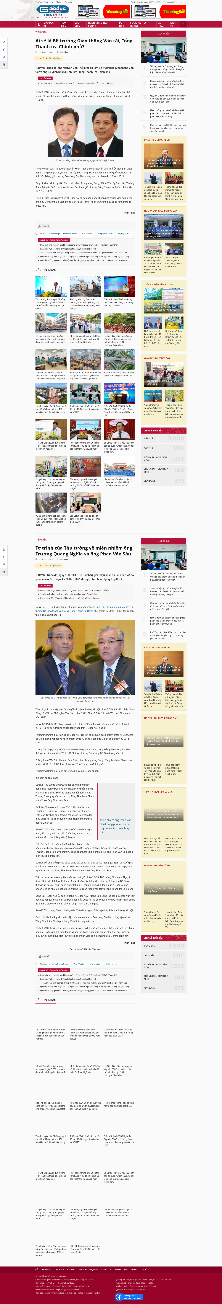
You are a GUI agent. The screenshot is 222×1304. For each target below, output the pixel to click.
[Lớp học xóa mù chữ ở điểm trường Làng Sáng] (163, 374)
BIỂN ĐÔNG (150, 480)
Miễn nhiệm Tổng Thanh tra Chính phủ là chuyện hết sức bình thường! (69, 598)
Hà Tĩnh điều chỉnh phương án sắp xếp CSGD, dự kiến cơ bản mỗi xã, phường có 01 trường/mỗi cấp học (118, 340)
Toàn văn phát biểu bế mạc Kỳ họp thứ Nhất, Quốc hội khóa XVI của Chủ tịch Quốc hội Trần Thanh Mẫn (83, 252)
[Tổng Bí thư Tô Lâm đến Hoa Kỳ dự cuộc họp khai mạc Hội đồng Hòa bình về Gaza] (153, 178)
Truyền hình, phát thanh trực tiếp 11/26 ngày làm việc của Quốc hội (68, 594)
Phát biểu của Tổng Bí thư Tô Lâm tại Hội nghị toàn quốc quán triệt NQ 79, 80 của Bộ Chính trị (164, 163)
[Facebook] (3, 49)
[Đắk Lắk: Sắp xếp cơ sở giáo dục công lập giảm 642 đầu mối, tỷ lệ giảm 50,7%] (85, 503)
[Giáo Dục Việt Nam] (52, 11)
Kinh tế (173, 24)
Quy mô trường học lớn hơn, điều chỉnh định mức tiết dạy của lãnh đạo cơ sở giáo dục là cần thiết (168, 99)
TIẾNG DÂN (149, 438)
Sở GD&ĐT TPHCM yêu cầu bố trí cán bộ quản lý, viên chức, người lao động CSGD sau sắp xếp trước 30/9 (119, 447)
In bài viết (45, 226)
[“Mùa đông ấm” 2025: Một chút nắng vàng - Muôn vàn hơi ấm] (174, 249)
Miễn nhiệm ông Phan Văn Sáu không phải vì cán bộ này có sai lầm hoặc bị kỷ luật (74, 590)
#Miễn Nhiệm (111, 956)
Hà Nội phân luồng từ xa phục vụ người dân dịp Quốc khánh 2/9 (119, 374)
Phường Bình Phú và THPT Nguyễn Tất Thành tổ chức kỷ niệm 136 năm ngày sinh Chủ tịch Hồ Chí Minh (152, 265)
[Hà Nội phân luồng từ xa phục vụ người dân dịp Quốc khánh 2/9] (119, 359)
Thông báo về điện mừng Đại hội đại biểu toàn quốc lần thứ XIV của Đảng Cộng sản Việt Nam (174, 193)
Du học (121, 24)
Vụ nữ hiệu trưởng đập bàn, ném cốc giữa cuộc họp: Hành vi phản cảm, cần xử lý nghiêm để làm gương (50, 520)
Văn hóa (160, 24)
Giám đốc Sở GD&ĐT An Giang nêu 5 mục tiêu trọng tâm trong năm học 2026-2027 (118, 302)
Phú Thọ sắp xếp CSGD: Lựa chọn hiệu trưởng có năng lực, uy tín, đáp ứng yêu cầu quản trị (168, 128)
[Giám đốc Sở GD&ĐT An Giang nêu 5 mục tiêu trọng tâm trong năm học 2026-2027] (119, 286)
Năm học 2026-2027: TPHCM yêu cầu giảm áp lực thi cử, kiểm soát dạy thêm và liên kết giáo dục (85, 375)
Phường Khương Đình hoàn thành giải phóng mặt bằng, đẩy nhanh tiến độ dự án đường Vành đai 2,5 (85, 304)
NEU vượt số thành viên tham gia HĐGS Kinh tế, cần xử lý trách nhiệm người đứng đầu (174, 337)
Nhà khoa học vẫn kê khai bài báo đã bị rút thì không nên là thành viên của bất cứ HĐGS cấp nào (153, 339)
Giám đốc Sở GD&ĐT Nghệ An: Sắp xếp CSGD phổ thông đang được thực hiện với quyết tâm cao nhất (119, 411)
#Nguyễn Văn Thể (105, 234)
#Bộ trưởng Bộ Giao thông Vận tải (63, 234)
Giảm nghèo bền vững (157, 358)
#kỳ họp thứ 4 (123, 234)
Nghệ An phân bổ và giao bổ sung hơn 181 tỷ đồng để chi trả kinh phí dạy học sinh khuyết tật (50, 375)
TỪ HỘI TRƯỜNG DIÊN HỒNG (155, 459)
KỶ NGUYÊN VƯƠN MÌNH (157, 140)
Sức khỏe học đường (138, 24)
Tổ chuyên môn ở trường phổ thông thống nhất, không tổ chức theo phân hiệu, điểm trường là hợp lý (167, 69)
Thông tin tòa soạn (64, 2)
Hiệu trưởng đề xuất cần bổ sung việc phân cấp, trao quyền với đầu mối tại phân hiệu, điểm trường (167, 113)
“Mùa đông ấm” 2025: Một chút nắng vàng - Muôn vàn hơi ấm (173, 262)
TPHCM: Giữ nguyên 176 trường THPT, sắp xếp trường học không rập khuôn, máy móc (50, 446)
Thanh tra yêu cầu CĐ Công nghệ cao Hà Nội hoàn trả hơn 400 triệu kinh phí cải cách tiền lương (50, 409)
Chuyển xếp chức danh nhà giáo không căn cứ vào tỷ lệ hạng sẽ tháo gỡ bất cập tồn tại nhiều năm (50, 484)
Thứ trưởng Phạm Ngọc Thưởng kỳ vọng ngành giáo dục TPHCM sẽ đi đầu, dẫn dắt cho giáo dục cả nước (50, 304)
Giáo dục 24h (48, 24)
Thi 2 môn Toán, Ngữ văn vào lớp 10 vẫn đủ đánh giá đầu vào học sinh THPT (85, 409)
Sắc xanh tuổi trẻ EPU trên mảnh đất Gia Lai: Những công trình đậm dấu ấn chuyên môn (163, 233)
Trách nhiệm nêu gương (98, 24)
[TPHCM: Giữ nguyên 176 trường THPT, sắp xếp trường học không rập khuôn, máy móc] (51, 429)
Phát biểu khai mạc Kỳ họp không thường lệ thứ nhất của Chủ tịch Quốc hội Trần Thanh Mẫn (79, 245)
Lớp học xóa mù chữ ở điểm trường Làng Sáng (163, 382)
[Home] (3, 42)
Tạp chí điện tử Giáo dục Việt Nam (85, 941)
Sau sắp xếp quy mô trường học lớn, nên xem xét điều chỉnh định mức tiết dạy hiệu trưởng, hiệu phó (167, 84)
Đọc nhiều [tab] (164, 33)
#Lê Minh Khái (88, 234)
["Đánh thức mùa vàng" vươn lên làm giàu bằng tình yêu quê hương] (153, 396)
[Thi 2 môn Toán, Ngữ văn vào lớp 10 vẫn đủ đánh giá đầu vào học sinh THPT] (85, 393)
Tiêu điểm (63, 24)
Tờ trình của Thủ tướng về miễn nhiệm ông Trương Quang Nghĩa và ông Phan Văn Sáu (76, 83)
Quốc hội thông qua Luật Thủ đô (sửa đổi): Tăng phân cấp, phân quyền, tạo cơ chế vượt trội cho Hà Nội (83, 260)
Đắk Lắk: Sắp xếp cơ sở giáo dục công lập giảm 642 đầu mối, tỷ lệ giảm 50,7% (85, 519)
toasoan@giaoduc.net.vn (176, 2)
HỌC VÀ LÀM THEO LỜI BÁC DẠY (160, 210)
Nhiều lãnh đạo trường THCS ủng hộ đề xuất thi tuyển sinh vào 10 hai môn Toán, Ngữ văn (85, 339)
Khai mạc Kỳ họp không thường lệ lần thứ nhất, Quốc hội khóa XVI (68, 249)
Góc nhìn (77, 24)
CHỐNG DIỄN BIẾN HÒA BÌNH (156, 470)
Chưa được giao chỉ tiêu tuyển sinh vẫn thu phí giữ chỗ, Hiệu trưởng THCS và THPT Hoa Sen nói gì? (84, 484)
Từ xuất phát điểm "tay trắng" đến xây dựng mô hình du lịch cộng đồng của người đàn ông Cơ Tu (174, 412)
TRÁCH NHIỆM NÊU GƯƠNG (158, 284)
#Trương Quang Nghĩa (58, 956)
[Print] (3, 65)
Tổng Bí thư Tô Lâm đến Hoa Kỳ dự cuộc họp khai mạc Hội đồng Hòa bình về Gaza (153, 193)
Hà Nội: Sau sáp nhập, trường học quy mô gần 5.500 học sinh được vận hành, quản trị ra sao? (50, 339)
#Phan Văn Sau (78, 956)
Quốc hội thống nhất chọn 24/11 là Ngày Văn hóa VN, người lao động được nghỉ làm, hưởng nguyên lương (84, 256)
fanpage (128, 1289)
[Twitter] (3, 57)
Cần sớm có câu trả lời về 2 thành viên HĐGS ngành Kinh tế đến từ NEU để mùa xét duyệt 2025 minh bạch (164, 307)
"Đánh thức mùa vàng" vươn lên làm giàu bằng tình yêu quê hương (153, 409)
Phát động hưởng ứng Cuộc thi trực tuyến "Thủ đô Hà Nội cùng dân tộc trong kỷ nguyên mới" (84, 446)
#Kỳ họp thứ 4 (95, 956)
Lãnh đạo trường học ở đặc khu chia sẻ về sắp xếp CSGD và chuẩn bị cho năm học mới (118, 482)
